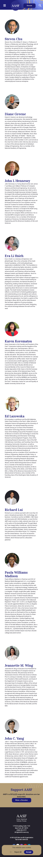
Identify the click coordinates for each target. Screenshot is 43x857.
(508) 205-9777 (21, 830)
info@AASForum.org (21, 832)
